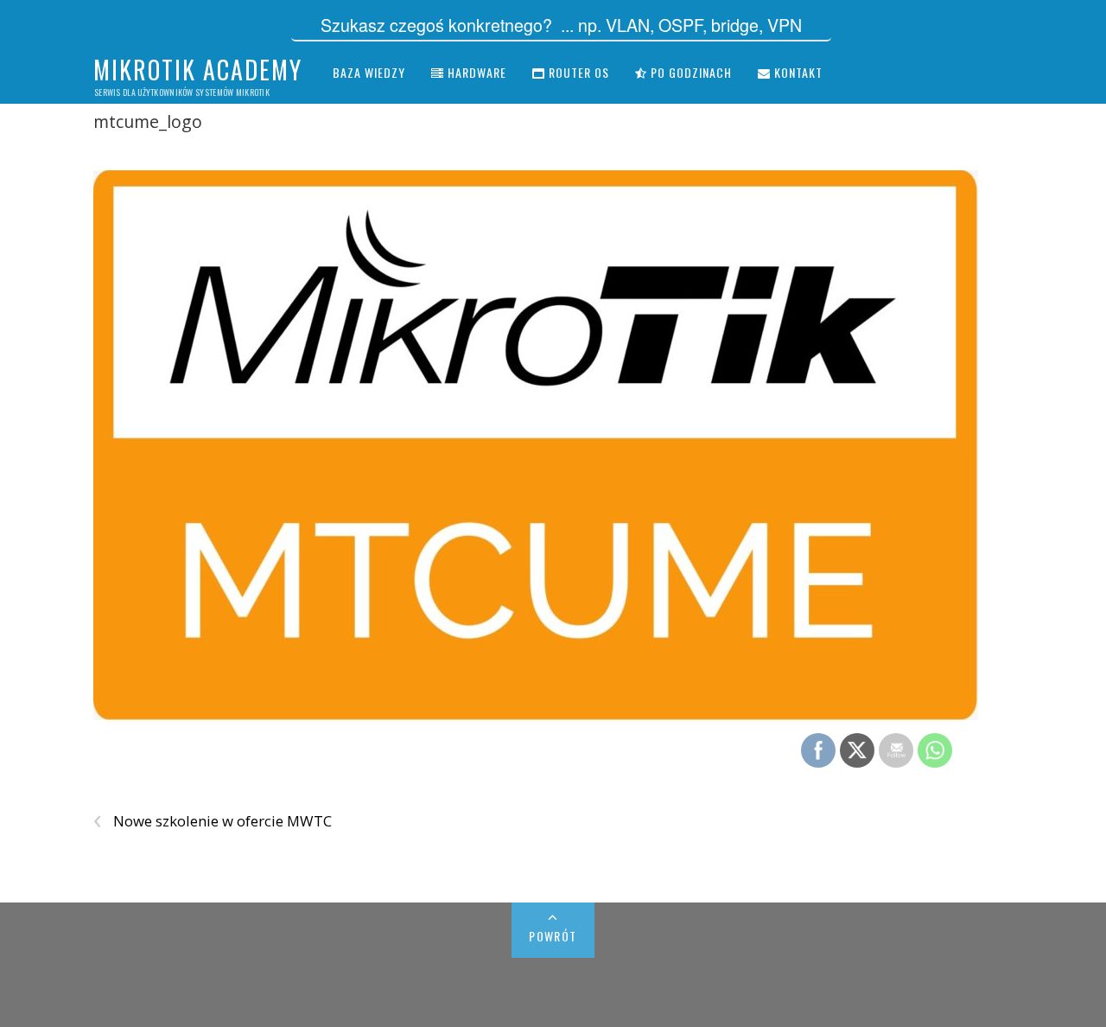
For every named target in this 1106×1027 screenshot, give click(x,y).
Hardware (475, 72)
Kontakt (797, 72)
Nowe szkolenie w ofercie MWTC (212, 821)
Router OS (577, 72)
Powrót (552, 936)
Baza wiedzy (369, 72)
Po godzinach (689, 72)
